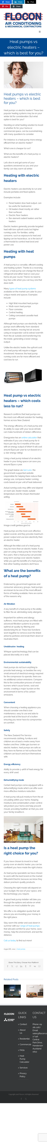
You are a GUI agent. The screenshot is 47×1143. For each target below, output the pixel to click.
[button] (6, 991)
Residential (24, 1039)
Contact (23, 1024)
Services (24, 1067)
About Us (22, 1031)
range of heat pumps (30, 926)
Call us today (10, 940)
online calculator (29, 437)
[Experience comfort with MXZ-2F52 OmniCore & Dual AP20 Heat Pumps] (12, 986)
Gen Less (27, 470)
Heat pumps (21, 949)
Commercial (24, 1044)
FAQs (22, 1050)
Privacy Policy (23, 1075)
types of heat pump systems (22, 288)
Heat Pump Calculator (24, 1059)
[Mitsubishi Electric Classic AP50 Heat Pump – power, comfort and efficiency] (34, 986)
